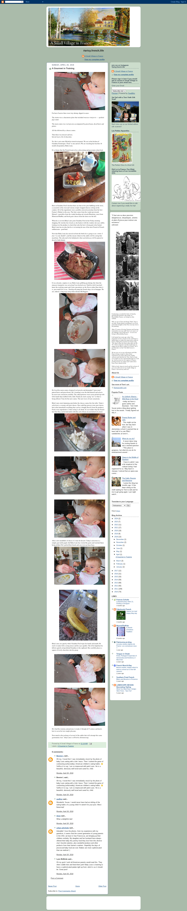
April (118, 554)
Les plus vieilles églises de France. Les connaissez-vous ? (126, 646)
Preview (115, 93)
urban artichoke (62, 828)
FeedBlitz (131, 93)
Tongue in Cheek (123, 654)
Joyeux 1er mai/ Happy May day (131, 612)
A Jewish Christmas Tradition (129, 629)
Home (77, 886)
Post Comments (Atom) (67, 891)
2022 (116, 525)
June (118, 548)
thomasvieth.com (120, 388)
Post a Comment (57, 878)
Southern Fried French (125, 677)
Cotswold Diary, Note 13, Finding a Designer (124, 603)
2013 (116, 583)
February (119, 564)
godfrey (59, 799)
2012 (116, 586)
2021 (116, 528)
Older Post (102, 886)
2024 (116, 519)
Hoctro (118, 511)
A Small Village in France (94, 56)
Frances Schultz (122, 600)
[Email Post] (90, 744)
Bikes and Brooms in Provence (127, 679)
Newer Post (52, 886)
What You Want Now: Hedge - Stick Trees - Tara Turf (126, 690)
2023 (116, 522)
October (119, 545)
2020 (116, 531)
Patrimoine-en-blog (124, 642)
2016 (116, 574)
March (118, 561)
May (118, 551)
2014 (116, 580)
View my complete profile (94, 59)
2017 (116, 571)
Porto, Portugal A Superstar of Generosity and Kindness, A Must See (126, 658)
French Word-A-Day (124, 665)
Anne (58, 816)
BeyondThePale (122, 626)
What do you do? (128, 439)
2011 (116, 589)
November (120, 542)
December (120, 539)
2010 (116, 592)
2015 (116, 577)
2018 (116, 537)
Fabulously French (123, 609)
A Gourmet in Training (63, 68)
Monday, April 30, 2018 (64, 773)
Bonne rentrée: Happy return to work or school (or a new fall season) (127, 669)
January (119, 567)
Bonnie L (60, 756)
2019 (116, 534)
